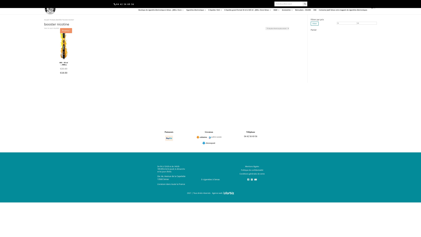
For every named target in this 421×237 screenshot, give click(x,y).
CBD (314, 10)
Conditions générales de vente (252, 174)
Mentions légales (252, 166)
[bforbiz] (229, 193)
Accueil (46, 20)
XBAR (275, 10)
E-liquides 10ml (214, 10)
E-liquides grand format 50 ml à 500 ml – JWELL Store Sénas (246, 10)
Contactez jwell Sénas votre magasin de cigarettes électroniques (343, 10)
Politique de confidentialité (252, 170)
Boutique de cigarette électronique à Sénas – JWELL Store (160, 10)
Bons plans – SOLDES (303, 10)
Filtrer (314, 23)
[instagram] (251, 180)
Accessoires (286, 10)
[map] (255, 180)
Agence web (217, 193)
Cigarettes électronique (195, 10)
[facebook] (248, 180)
